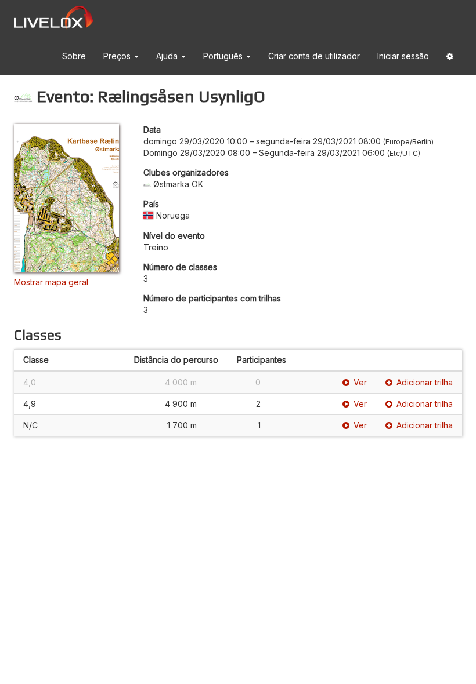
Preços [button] (118, 56)
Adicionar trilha (424, 382)
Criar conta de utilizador (314, 56)
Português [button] (224, 56)
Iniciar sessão (403, 56)
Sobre (74, 56)
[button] (450, 56)
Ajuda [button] (168, 56)
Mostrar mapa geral (51, 282)
